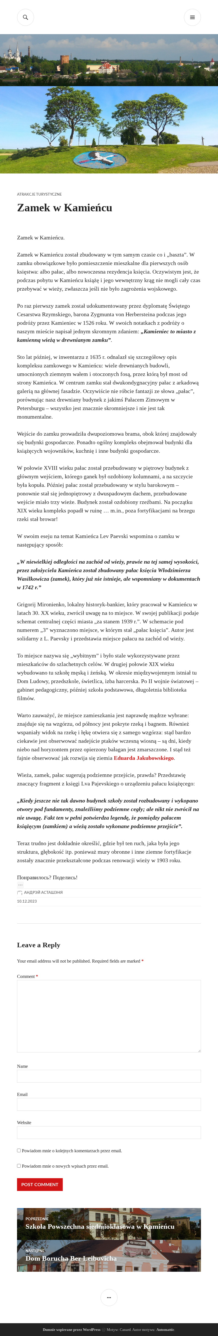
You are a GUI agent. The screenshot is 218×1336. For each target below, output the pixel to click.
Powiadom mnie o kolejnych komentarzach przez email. (72, 1150)
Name (22, 1066)
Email (22, 1094)
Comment (27, 976)
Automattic (165, 1329)
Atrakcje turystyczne (39, 195)
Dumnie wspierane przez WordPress (71, 1329)
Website (24, 1122)
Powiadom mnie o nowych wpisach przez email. (65, 1166)
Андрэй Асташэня (43, 893)
